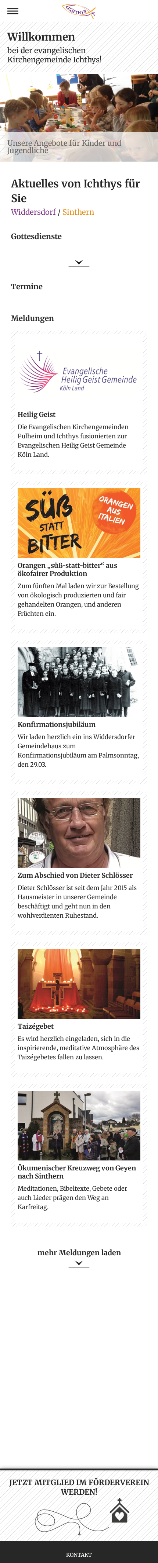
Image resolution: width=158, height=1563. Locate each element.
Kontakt (79, 1555)
